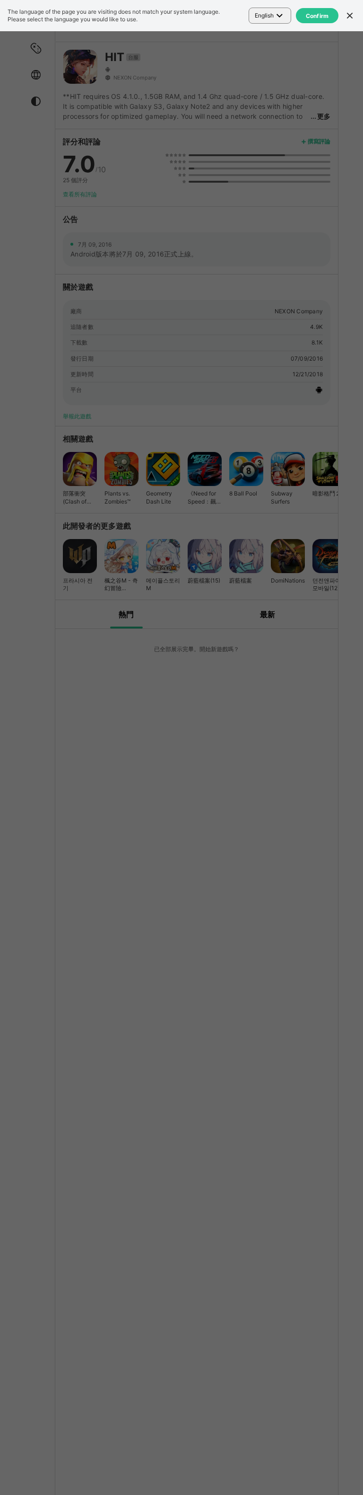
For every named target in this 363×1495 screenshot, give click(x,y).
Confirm (317, 15)
